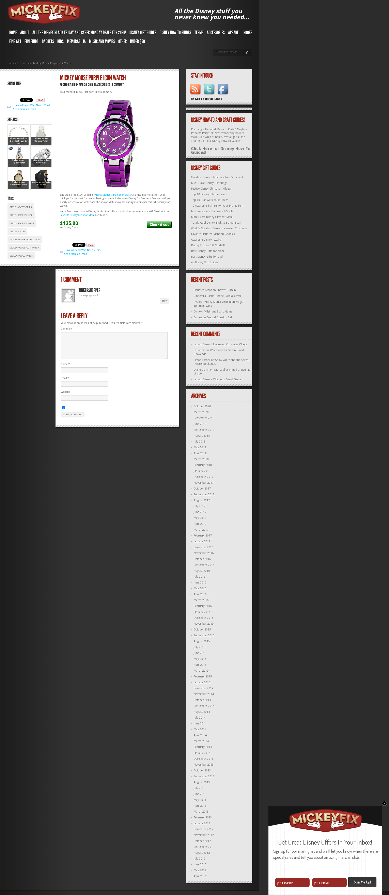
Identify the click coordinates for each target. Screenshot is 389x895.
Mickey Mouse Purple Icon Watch (113, 194)
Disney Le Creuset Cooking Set (213, 317)
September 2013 (204, 776)
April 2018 (200, 453)
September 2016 (204, 564)
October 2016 (202, 559)
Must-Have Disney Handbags (209, 183)
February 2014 (203, 747)
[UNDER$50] (137, 42)
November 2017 (204, 482)
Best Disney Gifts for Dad (207, 256)
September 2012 (204, 846)
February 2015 (203, 676)
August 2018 (202, 435)
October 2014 (202, 700)
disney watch (17, 231)
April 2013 (200, 805)
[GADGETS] (48, 42)
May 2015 (200, 658)
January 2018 (202, 471)
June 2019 (200, 424)
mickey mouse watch (21, 256)
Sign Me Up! (362, 881)
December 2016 (203, 547)
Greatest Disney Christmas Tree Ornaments (217, 177)
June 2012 (200, 864)
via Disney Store (69, 227)
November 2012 (204, 835)
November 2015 (204, 623)
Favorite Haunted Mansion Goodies (213, 234)
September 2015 (204, 635)
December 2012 (203, 829)
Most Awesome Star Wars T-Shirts (212, 211)
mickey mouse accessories (25, 239)
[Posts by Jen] (73, 84)
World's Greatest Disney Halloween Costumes (219, 228)
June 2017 (200, 512)
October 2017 (202, 488)
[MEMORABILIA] (76, 42)
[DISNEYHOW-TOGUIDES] (175, 33)
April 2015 (200, 664)
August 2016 (202, 570)
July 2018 (199, 441)
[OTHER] (122, 42)
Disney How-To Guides (226, 140)
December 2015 (203, 617)
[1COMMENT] (118, 84)
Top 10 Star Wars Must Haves (209, 200)
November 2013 (204, 764)
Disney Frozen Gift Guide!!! (208, 245)
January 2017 (202, 541)
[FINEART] (15, 42)
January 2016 (202, 611)
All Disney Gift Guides (204, 262)
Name (65, 364)
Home (11, 63)
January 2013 (202, 823)
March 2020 (201, 412)
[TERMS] (199, 33)
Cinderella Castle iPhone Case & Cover (217, 296)
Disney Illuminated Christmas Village (224, 344)
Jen (196, 344)
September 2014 (204, 705)
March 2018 (201, 459)
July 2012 (199, 858)
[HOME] (13, 33)
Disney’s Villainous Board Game (213, 311)
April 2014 (200, 735)
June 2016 (200, 582)
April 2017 (200, 523)
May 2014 (200, 729)
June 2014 (200, 723)
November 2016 (204, 553)
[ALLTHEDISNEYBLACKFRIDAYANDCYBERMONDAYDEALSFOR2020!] (79, 33)
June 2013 (200, 794)
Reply (164, 301)
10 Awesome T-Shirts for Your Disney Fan (217, 205)
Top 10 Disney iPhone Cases (209, 194)
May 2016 (200, 588)
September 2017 (204, 494)
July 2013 (199, 788)
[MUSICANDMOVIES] (102, 42)
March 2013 (201, 811)
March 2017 (201, 529)
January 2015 (202, 682)
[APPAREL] (234, 33)
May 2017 (200, 518)
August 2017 (202, 500)
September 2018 (204, 429)
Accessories (24, 63)
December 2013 (203, 758)
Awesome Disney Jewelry (206, 239)
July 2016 (199, 576)
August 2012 (202, 852)
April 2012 (200, 876)
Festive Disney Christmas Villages (211, 188)
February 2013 (203, 817)
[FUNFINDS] (31, 42)
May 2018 (200, 447)
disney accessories (21, 207)
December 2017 (203, 476)
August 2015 (202, 641)
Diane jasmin (201, 369)
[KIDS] (60, 42)
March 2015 (201, 670)
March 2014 (201, 741)
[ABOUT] (25, 33)
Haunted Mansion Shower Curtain (215, 290)
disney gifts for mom (22, 223)
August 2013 (202, 782)
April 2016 (200, 594)
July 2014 (199, 717)
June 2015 (200, 653)
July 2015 (199, 647)
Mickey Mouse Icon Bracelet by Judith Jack (18, 140)
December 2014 (203, 688)
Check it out (159, 224)
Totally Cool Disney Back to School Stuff (216, 222)
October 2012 (202, 841)
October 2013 (202, 770)
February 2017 (203, 535)
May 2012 (200, 870)
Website (65, 391)
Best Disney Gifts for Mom (207, 251)
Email (65, 378)
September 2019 (204, 418)
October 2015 (202, 629)
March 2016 (201, 600)
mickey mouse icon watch (24, 247)
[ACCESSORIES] (216, 33)
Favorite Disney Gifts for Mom (77, 215)
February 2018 (203, 465)
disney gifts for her (21, 215)
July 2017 (199, 506)
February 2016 (203, 606)
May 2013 (200, 799)
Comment (66, 328)
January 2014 (202, 752)
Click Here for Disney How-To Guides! (220, 150)
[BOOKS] (248, 33)
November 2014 (204, 694)
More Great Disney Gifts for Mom (212, 217)
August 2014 (202, 711)
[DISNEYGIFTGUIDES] (143, 33)
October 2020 (202, 406)
